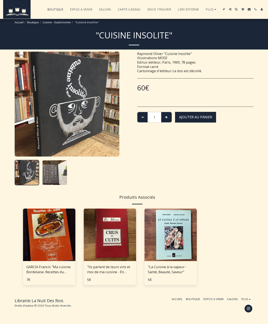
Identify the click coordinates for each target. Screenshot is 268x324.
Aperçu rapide (49, 258)
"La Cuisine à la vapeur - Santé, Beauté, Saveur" (167, 269)
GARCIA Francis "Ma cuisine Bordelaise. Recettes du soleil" (48, 269)
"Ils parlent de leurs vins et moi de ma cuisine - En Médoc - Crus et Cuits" (108, 269)
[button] (224, 9)
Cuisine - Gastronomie (57, 22)
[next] (112, 104)
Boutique (33, 22)
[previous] (21, 104)
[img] (49, 235)
